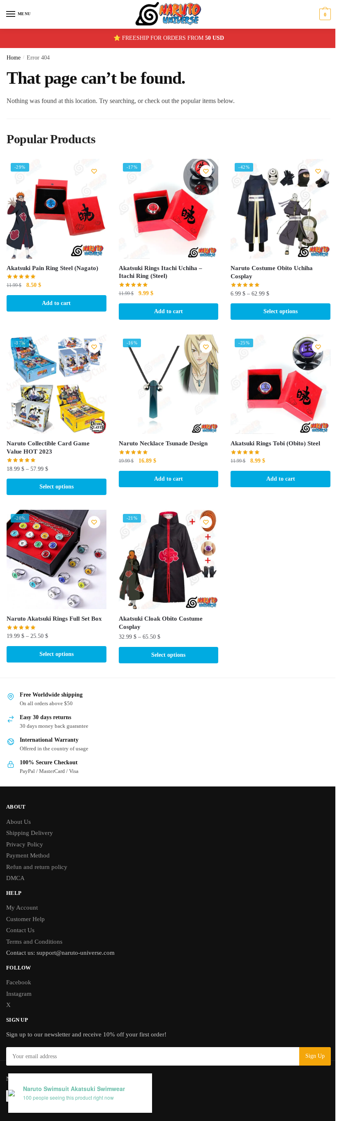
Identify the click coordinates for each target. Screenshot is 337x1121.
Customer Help (25, 919)
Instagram (19, 993)
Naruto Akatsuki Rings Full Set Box (54, 618)
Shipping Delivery (29, 833)
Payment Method (28, 855)
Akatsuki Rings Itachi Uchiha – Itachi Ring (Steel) (160, 272)
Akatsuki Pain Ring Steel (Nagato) (52, 268)
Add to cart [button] (56, 303)
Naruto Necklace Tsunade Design (163, 443)
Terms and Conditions (34, 941)
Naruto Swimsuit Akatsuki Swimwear (74, 1089)
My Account (22, 907)
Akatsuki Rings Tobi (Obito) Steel (275, 443)
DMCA (15, 878)
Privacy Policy (24, 844)
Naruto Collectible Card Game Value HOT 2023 (48, 447)
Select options (280, 311)
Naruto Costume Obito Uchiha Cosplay (272, 272)
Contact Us (20, 930)
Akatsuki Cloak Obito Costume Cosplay (161, 622)
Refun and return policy (36, 867)
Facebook (18, 982)
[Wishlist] (94, 171)
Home (14, 58)
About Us (18, 821)
